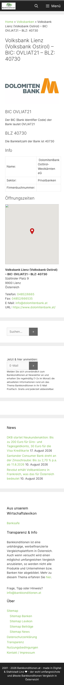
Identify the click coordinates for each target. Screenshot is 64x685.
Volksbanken (25, 21)
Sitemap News (20, 631)
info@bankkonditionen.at (24, 592)
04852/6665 (25, 294)
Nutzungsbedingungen (22, 647)
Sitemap (12, 610)
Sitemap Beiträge (21, 626)
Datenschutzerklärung (22, 637)
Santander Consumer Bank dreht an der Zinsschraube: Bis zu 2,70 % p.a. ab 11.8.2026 (32, 460)
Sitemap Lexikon (21, 621)
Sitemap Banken (21, 616)
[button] (32, 231)
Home (9, 21)
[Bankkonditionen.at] (9, 6)
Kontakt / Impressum (21, 652)
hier (48, 577)
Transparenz (15, 642)
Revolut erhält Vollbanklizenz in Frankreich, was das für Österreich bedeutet (30, 474)
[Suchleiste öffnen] (36, 6)
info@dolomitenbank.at (31, 303)
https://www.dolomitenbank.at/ (34, 307)
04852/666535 (22, 298)
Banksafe (13, 523)
